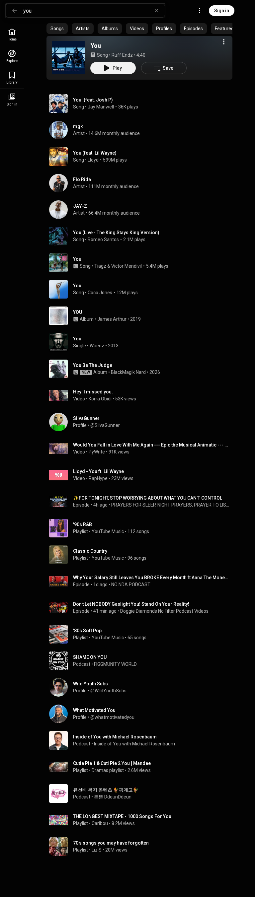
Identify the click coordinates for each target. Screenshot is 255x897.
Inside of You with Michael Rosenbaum (134, 743)
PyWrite (97, 451)
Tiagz (100, 266)
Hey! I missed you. (93, 391)
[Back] (14, 10)
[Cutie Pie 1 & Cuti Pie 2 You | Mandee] (142, 767)
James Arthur (112, 319)
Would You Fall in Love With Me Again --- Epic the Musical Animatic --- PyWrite (151, 445)
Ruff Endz (122, 55)
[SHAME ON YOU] (142, 661)
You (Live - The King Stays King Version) (116, 232)
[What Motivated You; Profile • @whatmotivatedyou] (142, 714)
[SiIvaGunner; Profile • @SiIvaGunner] (142, 422)
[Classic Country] (142, 554)
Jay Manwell (101, 106)
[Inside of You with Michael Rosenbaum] (142, 740)
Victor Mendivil (126, 266)
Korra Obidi (100, 398)
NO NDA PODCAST (130, 584)
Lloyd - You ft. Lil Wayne (98, 471)
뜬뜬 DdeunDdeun (112, 796)
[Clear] (156, 10)
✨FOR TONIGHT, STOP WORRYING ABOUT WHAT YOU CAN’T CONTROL (147, 498)
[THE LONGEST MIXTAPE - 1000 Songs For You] (142, 820)
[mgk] (142, 130)
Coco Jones (100, 292)
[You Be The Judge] (142, 369)
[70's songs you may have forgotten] (142, 846)
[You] (68, 57)
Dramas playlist (108, 770)
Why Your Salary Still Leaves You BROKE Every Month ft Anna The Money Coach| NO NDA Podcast (151, 577)
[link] (12, 34)
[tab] (57, 28)
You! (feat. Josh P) (93, 100)
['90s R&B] (142, 528)
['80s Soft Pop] (142, 634)
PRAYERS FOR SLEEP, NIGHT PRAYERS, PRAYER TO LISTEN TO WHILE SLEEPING (170, 505)
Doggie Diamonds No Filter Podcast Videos (164, 611)
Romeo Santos (103, 239)
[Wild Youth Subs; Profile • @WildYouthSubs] (142, 687)
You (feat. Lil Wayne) (95, 153)
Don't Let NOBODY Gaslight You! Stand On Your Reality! (131, 604)
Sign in (221, 10)
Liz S (97, 850)
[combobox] (94, 10)
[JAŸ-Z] (142, 209)
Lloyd (93, 160)
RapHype (98, 478)
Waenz (97, 345)
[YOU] (142, 316)
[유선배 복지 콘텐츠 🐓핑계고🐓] (142, 793)
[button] (68, 57)
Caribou (100, 823)
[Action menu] (224, 42)
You (95, 45)
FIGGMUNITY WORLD (115, 664)
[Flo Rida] (142, 183)
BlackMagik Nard (128, 372)
